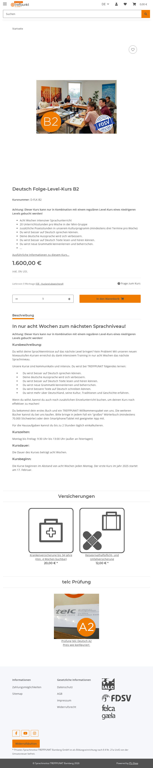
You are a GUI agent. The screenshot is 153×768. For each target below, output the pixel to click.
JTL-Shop (133, 763)
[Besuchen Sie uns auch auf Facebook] (16, 733)
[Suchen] (145, 14)
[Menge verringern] (17, 299)
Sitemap (17, 693)
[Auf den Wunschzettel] (133, 49)
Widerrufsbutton (26, 743)
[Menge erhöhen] (69, 299)
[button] (116, 4)
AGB (59, 693)
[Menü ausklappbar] (5, 2)
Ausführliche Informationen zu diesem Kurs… (40, 255)
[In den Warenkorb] (15, 40)
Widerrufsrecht (66, 707)
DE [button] (104, 4)
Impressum (64, 700)
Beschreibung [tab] (23, 315)
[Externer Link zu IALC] (109, 684)
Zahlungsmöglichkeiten (26, 687)
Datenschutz (65, 687)
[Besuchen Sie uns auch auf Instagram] (34, 733)
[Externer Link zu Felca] (108, 710)
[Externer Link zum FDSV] (116, 696)
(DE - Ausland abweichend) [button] (49, 283)
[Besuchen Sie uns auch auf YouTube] (25, 733)
